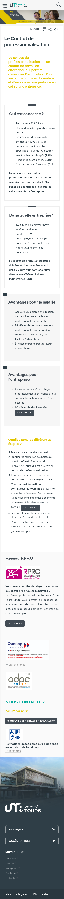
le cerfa (30, 508)
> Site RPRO (15, 623)
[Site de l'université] (20, 810)
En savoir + (24, 413)
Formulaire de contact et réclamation (31, 721)
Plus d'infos (13, 751)
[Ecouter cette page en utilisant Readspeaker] (56, 30)
